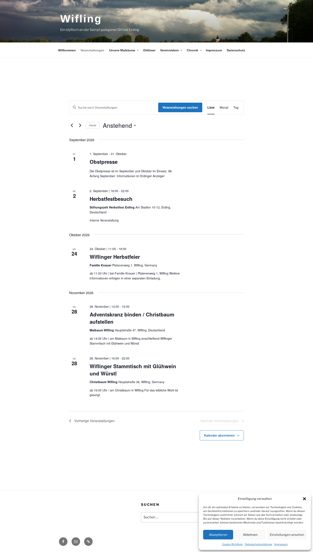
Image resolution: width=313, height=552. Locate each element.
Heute (92, 125)
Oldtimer (149, 50)
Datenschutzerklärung (258, 544)
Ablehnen (250, 535)
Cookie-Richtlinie (232, 544)
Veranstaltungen (92, 50)
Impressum (281, 544)
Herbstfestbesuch (111, 198)
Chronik (192, 50)
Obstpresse (104, 161)
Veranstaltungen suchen (180, 107)
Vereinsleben (169, 50)
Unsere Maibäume (122, 50)
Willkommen (67, 50)
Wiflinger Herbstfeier (115, 256)
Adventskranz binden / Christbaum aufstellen (132, 318)
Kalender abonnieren (219, 435)
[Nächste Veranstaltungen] (80, 125)
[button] (304, 499)
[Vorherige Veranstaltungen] (71, 125)
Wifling (81, 19)
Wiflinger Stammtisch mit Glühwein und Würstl (133, 369)
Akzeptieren (218, 535)
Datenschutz (236, 50)
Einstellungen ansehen (287, 535)
